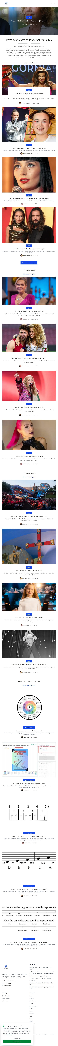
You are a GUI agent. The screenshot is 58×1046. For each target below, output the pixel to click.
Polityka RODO (35, 1034)
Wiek (31, 1016)
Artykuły (32, 964)
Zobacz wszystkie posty (29, 274)
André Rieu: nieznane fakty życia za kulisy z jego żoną (41, 976)
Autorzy (4, 993)
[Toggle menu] (54, 3)
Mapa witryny (51, 1034)
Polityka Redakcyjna (43, 1034)
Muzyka (28, 513)
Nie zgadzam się (17, 1038)
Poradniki (32, 998)
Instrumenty (32, 1013)
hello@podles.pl (7, 985)
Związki (31, 1021)
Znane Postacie (33, 1000)
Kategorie (32, 993)
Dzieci (31, 1018)
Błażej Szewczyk (5, 998)
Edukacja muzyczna (29, 727)
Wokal (31, 995)
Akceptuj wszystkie (17, 1041)
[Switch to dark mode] (51, 3)
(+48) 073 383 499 (8, 983)
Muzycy (29, 17)
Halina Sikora (5, 1000)
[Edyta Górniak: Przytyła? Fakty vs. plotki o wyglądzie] (29, 80)
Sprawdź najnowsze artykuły (29, 262)
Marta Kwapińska (6, 995)
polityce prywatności (7, 1034)
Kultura (31, 1011)
